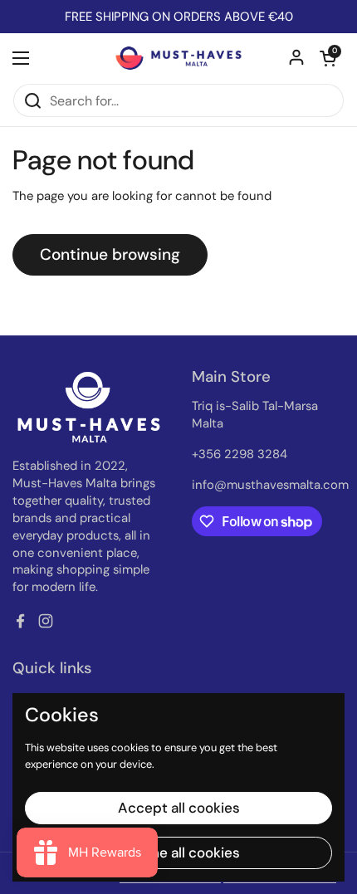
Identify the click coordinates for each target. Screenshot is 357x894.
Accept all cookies (179, 808)
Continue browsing (110, 254)
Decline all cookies (179, 852)
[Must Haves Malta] (178, 58)
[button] (328, 58)
